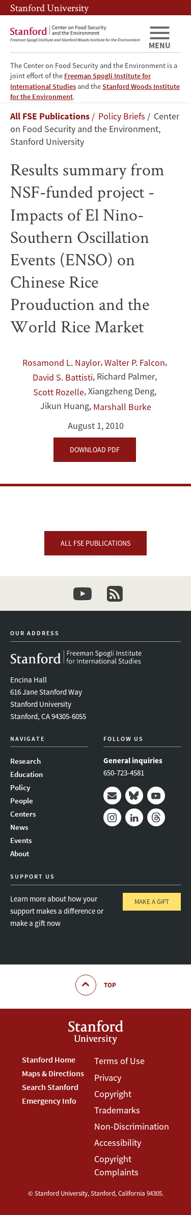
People (21, 800)
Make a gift (151, 901)
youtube (82, 593)
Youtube (156, 795)
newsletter (115, 593)
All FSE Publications (50, 116)
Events (21, 840)
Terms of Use (119, 1061)
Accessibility (117, 1142)
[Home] (75, 33)
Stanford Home (48, 1059)
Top (110, 985)
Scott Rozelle (58, 392)
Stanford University (49, 7)
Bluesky (134, 795)
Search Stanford (50, 1087)
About (19, 853)
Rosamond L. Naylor (61, 362)
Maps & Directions (53, 1073)
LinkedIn (134, 817)
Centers (23, 814)
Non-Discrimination (131, 1126)
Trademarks (117, 1110)
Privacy (107, 1077)
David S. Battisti (63, 377)
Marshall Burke (122, 407)
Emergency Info (49, 1101)
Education (26, 774)
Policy (20, 787)
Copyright (112, 1094)
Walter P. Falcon (134, 362)
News (19, 827)
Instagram (112, 817)
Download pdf (95, 449)
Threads (156, 817)
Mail (112, 795)
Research (25, 761)
